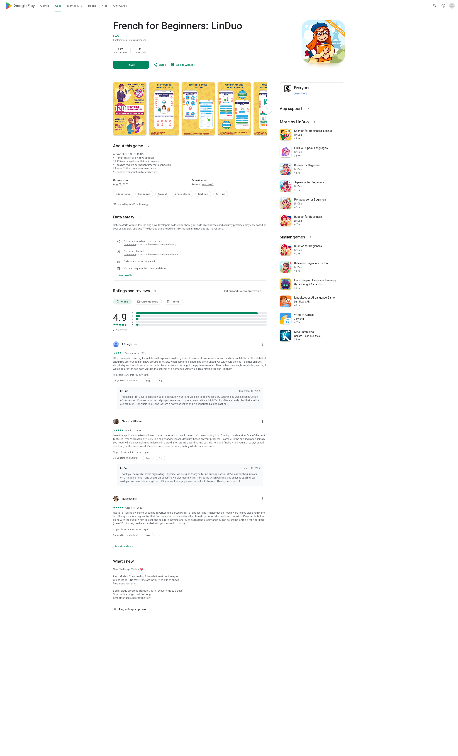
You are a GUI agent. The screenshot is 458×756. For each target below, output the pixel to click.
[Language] (144, 194)
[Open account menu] (452, 5)
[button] (129, 108)
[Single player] (182, 194)
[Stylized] (203, 194)
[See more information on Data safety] (139, 217)
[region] (184, 50)
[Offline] (220, 194)
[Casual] (162, 194)
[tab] (44, 5)
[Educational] (123, 194)
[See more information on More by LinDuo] (314, 122)
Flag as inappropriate (129, 609)
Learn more (130, 244)
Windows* (208, 184)
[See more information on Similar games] (310, 237)
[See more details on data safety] (125, 275)
